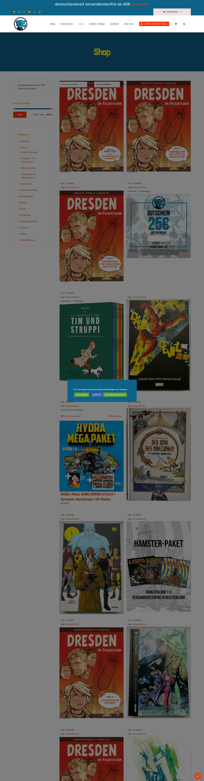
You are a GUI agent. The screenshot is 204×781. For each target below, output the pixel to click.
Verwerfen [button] (140, 4)
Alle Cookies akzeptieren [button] (115, 395)
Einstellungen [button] (81, 395)
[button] (184, 24)
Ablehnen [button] (97, 395)
